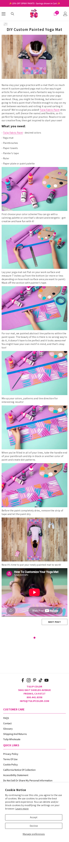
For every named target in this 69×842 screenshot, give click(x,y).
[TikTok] (41, 680)
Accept (33, 817)
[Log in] (65, 14)
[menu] (3, 14)
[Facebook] (23, 680)
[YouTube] (46, 680)
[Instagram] (29, 680)
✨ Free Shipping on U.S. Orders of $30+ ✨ (34, 3)
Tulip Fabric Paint (50, 109)
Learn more (22, 808)
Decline (34, 826)
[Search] (12, 14)
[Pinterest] (35, 680)
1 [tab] (34, 638)
